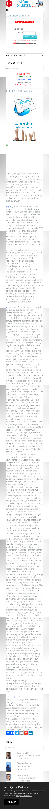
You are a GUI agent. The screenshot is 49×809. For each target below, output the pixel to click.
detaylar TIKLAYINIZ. (24, 796)
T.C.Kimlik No (18, 33)
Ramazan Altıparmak (24, 763)
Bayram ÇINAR (22, 775)
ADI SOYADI (18, 29)
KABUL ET (11, 802)
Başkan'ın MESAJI (23, 753)
